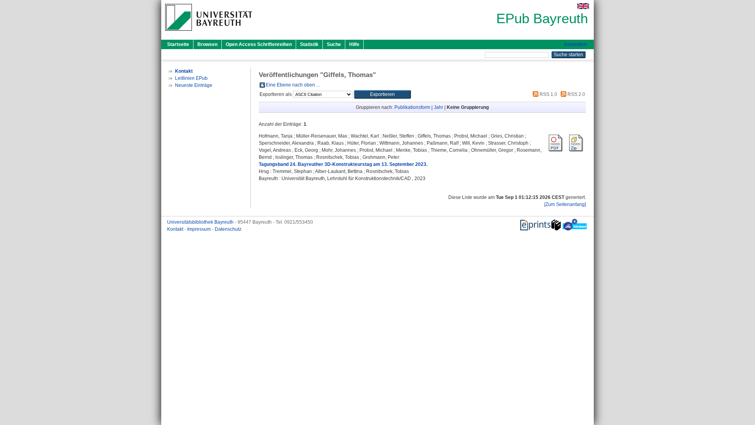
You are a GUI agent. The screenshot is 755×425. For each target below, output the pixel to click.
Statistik (309, 44)
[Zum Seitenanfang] (565, 204)
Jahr (438, 107)
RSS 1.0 (547, 94)
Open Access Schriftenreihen (259, 44)
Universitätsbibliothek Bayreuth (201, 222)
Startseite (178, 44)
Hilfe (354, 44)
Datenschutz (228, 229)
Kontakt (175, 229)
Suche (334, 44)
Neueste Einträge (193, 85)
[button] (382, 94)
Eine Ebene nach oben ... (293, 85)
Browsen (207, 44)
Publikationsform (412, 107)
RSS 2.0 (575, 94)
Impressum (199, 229)
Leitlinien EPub (191, 78)
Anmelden (575, 44)
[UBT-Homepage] (208, 33)
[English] (583, 6)
